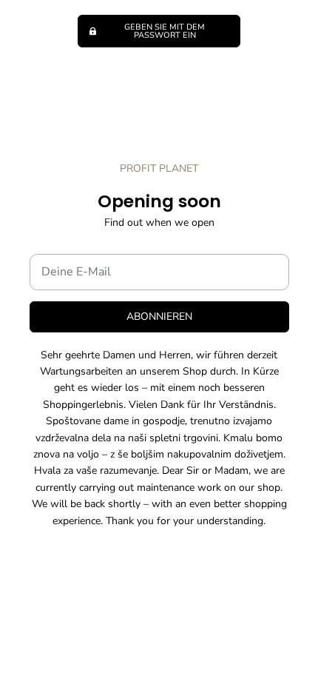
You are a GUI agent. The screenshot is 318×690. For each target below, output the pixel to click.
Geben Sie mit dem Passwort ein (164, 31)
